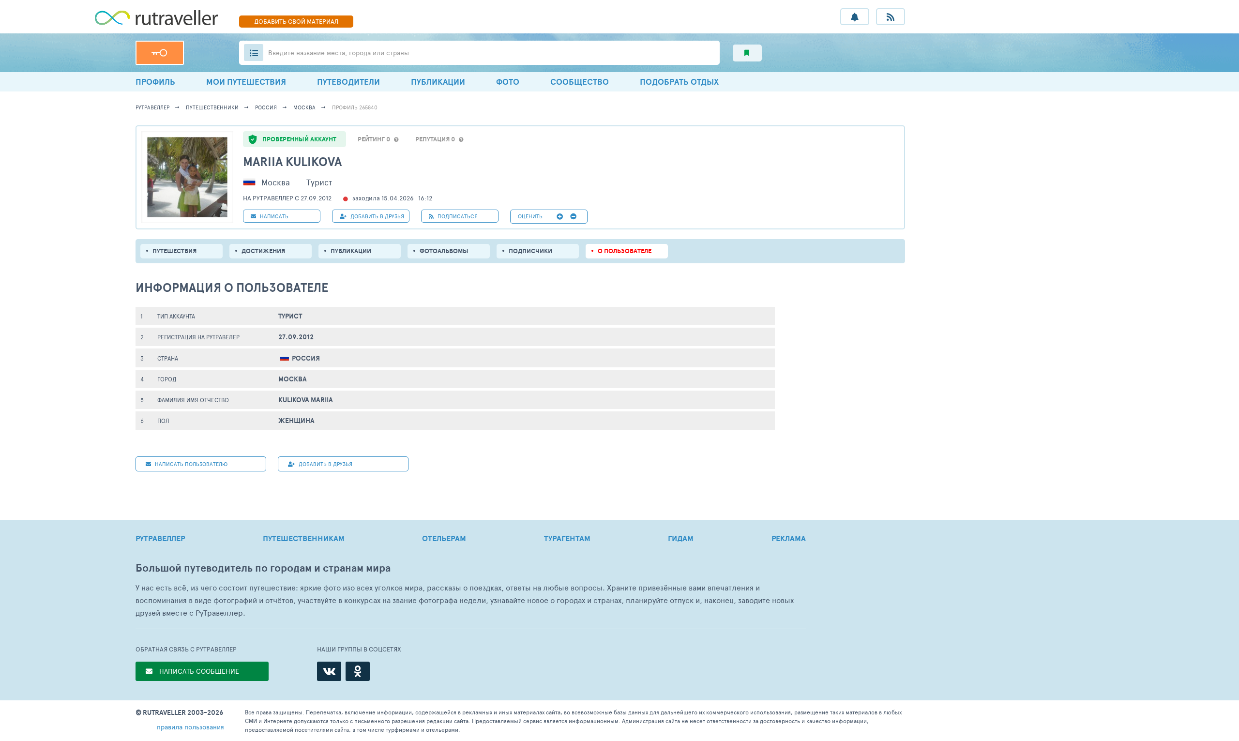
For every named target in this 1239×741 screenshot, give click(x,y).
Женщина (296, 420)
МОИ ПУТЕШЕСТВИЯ (246, 82)
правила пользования (190, 726)
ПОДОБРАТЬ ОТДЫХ (679, 82)
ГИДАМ (681, 538)
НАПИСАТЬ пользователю (190, 464)
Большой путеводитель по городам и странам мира (263, 568)
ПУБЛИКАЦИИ (438, 82)
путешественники (212, 107)
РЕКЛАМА (788, 538)
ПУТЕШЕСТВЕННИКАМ (304, 538)
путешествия (174, 251)
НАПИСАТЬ (273, 216)
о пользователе (624, 251)
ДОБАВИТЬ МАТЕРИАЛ (296, 21)
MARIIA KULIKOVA (292, 161)
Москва (304, 107)
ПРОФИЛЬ (155, 82)
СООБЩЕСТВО (579, 82)
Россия (266, 107)
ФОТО (507, 82)
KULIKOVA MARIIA (305, 400)
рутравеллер (152, 107)
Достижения (263, 251)
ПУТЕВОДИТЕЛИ (348, 82)
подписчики (530, 251)
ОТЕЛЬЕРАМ (444, 538)
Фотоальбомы (444, 251)
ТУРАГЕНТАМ (567, 538)
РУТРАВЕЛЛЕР (160, 538)
